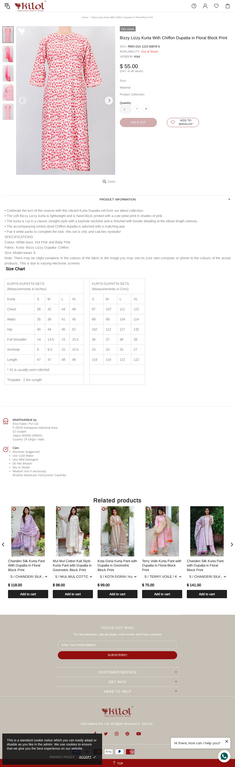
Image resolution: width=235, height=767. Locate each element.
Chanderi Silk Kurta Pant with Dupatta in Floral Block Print (205, 565)
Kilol (137, 56)
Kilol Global (30, 6)
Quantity (125, 103)
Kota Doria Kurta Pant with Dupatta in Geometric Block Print (117, 565)
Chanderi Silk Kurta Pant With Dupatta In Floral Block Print (26, 565)
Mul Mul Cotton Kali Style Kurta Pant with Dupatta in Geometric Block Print (72, 565)
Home (85, 17)
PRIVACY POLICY (62, 757)
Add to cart (28, 594)
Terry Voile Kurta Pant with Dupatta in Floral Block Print (161, 565)
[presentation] (3, 544)
